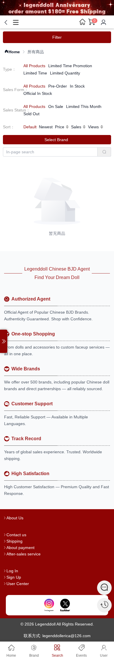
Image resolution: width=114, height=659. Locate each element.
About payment (20, 547)
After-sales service (23, 554)
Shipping (14, 541)
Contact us (16, 534)
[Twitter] (65, 605)
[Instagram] (49, 605)
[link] (12, 52)
